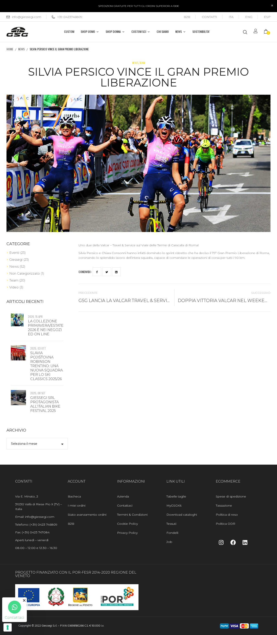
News (21, 49)
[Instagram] (221, 542)
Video (14, 287)
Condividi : (85, 271)
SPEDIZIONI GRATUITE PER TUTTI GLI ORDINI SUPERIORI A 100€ (138, 6)
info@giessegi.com (26, 17)
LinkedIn (116, 271)
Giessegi (16, 260)
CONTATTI (209, 17)
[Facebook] (233, 542)
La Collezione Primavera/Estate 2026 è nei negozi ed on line (45, 327)
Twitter (106, 271)
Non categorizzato (24, 273)
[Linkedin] (245, 542)
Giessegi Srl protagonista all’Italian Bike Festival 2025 (45, 404)
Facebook (97, 271)
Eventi (14, 253)
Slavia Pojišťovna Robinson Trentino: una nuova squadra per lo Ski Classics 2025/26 (46, 366)
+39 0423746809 (69, 17)
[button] (267, 32)
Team (142, 62)
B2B (187, 17)
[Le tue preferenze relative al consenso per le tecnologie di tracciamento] (7, 627)
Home (9, 49)
